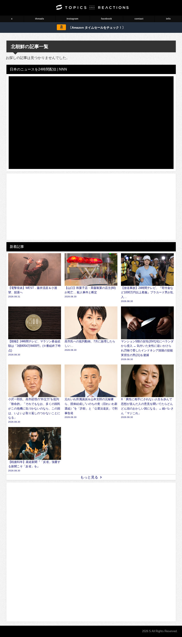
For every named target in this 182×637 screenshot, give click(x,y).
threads (39, 18)
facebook (106, 18)
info (168, 18)
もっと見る (89, 477)
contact (139, 18)
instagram (72, 18)
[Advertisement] (91, 207)
